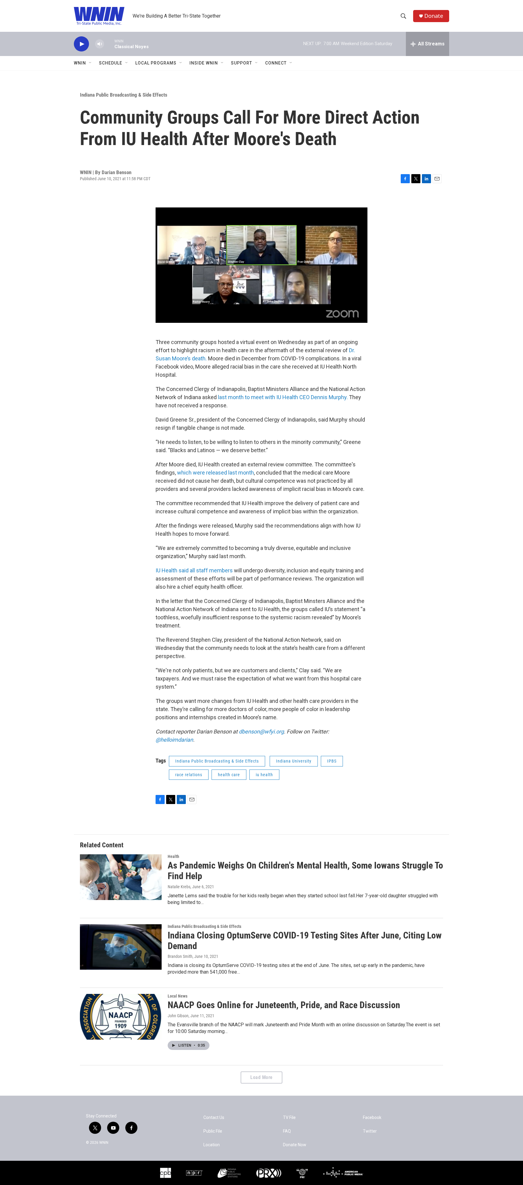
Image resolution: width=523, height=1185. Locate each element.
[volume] (99, 44)
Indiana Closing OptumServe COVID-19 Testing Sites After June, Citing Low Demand (305, 940)
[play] (81, 44)
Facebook (372, 1117)
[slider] (109, 44)
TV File (289, 1117)
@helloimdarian (174, 739)
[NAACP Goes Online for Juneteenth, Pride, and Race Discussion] (121, 1016)
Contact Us (213, 1117)
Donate (433, 16)
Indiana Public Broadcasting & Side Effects (123, 95)
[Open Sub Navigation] (90, 63)
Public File (212, 1131)
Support (241, 63)
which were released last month (215, 472)
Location (211, 1145)
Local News (177, 996)
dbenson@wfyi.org (261, 731)
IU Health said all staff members (195, 570)
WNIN (80, 63)
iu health (264, 774)
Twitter (370, 1131)
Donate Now (294, 1145)
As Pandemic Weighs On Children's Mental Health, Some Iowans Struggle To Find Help (305, 870)
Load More (261, 1077)
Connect (276, 63)
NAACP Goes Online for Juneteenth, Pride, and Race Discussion (284, 1005)
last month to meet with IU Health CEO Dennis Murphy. (283, 397)
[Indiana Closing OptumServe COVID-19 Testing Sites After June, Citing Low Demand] (121, 947)
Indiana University (293, 761)
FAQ (287, 1131)
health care (229, 774)
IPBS (332, 761)
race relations (188, 774)
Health (173, 856)
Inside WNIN (203, 63)
